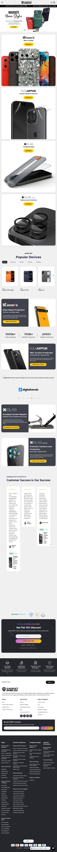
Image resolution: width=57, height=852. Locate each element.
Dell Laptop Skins (5, 824)
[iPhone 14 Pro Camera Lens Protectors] (40, 538)
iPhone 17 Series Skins (6, 753)
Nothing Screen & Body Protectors (20, 785)
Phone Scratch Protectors (18, 791)
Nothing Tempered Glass (34, 773)
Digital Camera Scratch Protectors (20, 806)
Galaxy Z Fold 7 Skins (5, 760)
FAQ (39, 704)
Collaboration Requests (25, 707)
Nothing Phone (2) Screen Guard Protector (15, 560)
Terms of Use (19, 848)
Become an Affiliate (24, 704)
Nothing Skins (4, 777)
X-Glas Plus (31, 780)
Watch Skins (4, 806)
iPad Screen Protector (17, 800)
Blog (21, 709)
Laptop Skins (4, 795)
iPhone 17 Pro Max (8, 290)
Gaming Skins (4, 802)
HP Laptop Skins (5, 822)
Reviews (21, 702)
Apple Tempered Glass (34, 767)
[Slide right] (53, 275)
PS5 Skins (3, 814)
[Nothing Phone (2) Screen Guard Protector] (10, 562)
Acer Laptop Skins (5, 828)
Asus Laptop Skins (5, 832)
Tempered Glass (5, 707)
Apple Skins (3, 769)
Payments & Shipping (42, 709)
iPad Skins (3, 793)
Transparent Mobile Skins (18, 810)
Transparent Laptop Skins (18, 812)
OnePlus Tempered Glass (34, 771)
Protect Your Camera (38, 461)
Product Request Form (25, 712)
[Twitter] (30, 715)
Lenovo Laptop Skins (5, 826)
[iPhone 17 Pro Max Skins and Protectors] (10, 276)
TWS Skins (3, 800)
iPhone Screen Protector (18, 797)
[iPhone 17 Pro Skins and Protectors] (28, 276)
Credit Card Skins (5, 812)
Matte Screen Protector (18, 808)
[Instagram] (21, 715)
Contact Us (40, 714)
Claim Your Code (28, 641)
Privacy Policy (27, 848)
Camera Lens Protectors (7, 709)
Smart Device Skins (5, 810)
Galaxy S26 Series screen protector (20, 750)
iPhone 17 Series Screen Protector (20, 748)
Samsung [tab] (13, 262)
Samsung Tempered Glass (35, 769)
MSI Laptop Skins (5, 830)
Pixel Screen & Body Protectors (19, 783)
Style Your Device (11, 321)
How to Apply (41, 707)
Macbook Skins (4, 797)
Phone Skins (4, 785)
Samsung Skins (4, 771)
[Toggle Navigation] (2, 2)
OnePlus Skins (4, 773)
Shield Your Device (38, 364)
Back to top (6, 681)
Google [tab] (22, 262)
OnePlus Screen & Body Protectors (20, 781)
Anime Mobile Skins (5, 787)
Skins (3, 702)
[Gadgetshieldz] (26, 2)
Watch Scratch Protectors (18, 804)
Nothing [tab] (38, 262)
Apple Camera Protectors (48, 762)
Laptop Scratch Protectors (19, 795)
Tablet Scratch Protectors (18, 793)
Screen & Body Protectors (7, 704)
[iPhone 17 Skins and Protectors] (46, 276)
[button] (51, 2)
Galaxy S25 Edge (5, 762)
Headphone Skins (5, 804)
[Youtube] (24, 715)
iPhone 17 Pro (24, 290)
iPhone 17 (41, 290)
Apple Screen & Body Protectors (20, 775)
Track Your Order (41, 702)
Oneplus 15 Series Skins (6, 755)
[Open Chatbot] (53, 848)
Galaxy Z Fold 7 (16, 769)
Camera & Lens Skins (5, 808)
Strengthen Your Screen (11, 427)
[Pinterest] (27, 715)
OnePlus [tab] (30, 262)
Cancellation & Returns (43, 712)
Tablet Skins (4, 791)
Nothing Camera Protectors (49, 768)
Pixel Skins (3, 775)
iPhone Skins (4, 789)
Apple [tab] (4, 262)
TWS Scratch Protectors (18, 802)
